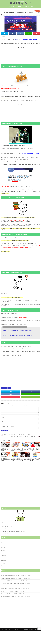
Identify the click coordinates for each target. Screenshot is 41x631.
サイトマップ (16, 629)
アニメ (9, 6)
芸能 (1, 565)
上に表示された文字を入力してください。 (7, 426)
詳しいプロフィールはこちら (5, 533)
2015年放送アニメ (4, 547)
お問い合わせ (11, 629)
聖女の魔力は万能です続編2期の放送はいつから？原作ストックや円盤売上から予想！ (16, 575)
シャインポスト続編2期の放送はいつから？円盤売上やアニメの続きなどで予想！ (15, 596)
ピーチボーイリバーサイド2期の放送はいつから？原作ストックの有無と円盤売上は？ (18, 332)
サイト (2, 421)
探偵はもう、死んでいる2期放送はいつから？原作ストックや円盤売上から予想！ (18, 330)
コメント (2, 406)
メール (2, 417)
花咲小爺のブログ (31, 629)
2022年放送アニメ (13, 6)
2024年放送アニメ (4, 560)
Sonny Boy (16, 39)
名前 (2, 413)
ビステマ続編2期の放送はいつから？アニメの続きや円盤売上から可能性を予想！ (15, 583)
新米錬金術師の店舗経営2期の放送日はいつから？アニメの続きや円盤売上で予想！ (15, 578)
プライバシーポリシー (4, 629)
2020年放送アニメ (27, 6)
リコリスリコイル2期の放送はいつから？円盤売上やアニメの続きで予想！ (14, 593)
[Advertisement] (20, 55)
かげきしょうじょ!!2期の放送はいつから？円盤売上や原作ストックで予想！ (17, 335)
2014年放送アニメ (4, 545)
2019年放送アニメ (4, 550)
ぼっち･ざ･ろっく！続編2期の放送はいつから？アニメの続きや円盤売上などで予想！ (16, 580)
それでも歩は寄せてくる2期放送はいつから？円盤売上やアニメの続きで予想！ (15, 588)
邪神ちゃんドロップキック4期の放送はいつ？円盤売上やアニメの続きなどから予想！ (16, 591)
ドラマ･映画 (3, 563)
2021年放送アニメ (20, 6)
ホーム (32, 6)
